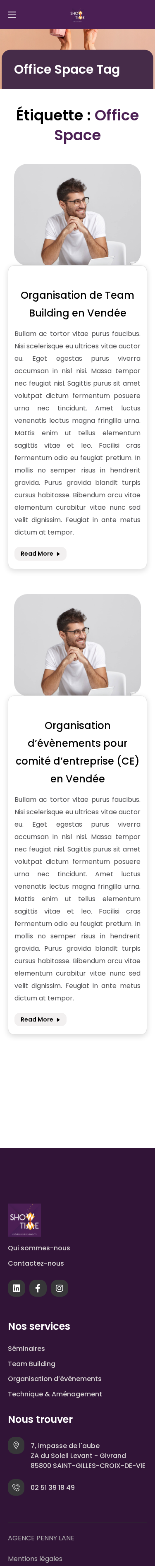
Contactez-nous (36, 1263)
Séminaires (26, 1348)
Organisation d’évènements (55, 1379)
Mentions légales (35, 1559)
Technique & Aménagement (55, 1394)
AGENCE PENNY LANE (41, 1538)
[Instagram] (59, 1290)
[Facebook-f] (38, 1290)
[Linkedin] (16, 1290)
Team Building (31, 1364)
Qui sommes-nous (39, 1248)
